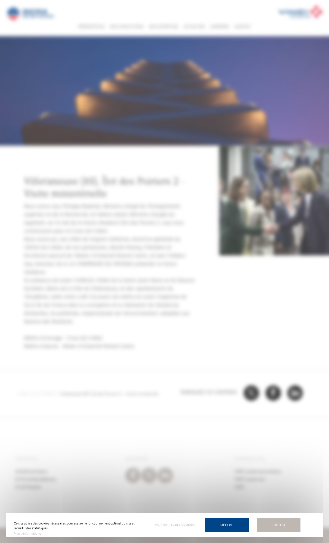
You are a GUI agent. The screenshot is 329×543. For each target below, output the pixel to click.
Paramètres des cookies (175, 524)
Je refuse (279, 524)
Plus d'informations (27, 533)
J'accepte (227, 524)
